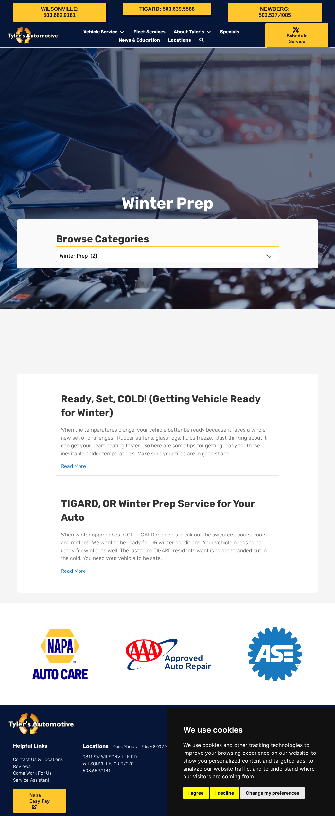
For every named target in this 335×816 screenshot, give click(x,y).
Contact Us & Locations (38, 759)
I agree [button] (195, 793)
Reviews (22, 766)
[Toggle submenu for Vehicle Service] (122, 32)
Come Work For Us (32, 773)
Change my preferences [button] (272, 793)
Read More (73, 466)
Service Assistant (31, 780)
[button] (202, 40)
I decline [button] (224, 793)
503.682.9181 (96, 770)
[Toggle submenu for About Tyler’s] (209, 32)
